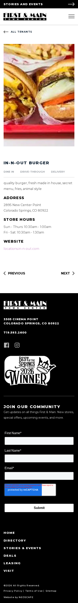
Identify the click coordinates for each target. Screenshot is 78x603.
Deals (10, 555)
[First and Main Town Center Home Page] (24, 16)
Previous (16, 273)
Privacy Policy (13, 591)
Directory (15, 540)
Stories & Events (22, 548)
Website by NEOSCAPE (18, 597)
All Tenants (21, 31)
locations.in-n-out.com (21, 249)
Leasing (12, 563)
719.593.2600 (15, 332)
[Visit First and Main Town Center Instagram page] (17, 345)
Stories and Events (23, 4)
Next (65, 273)
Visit (9, 570)
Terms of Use (34, 591)
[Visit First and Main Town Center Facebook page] (6, 345)
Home (9, 532)
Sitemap (51, 591)
